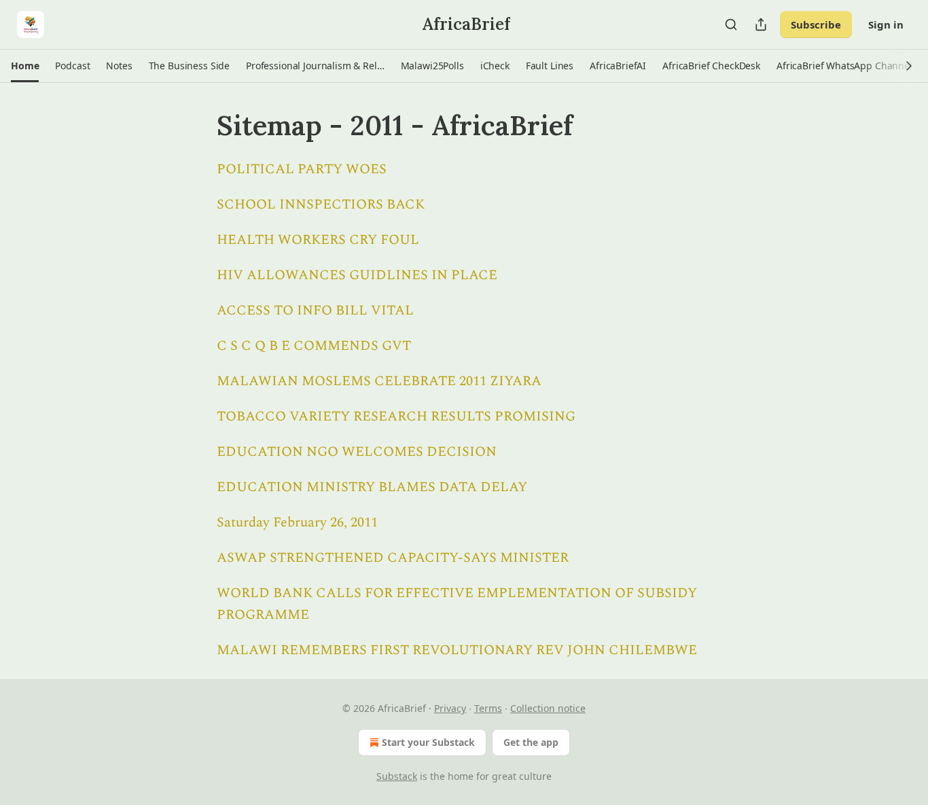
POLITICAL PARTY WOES (302, 169)
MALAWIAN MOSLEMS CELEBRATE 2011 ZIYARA (379, 381)
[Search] (731, 24)
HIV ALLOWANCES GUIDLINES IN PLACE (357, 275)
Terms (488, 708)
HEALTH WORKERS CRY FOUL (318, 240)
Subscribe (816, 24)
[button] (25, 66)
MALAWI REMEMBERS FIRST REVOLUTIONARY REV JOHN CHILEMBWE (457, 650)
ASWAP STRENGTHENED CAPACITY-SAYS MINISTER (393, 558)
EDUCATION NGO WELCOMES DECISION (357, 452)
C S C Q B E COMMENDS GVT (314, 346)
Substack (396, 776)
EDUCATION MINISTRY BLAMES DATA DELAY (372, 487)
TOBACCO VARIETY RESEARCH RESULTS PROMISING (396, 416)
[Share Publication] (760, 24)
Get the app (530, 742)
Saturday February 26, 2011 (297, 522)
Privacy (450, 708)
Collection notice (548, 708)
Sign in (886, 24)
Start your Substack (428, 742)
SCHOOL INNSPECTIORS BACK (321, 204)
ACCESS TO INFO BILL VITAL (315, 310)
